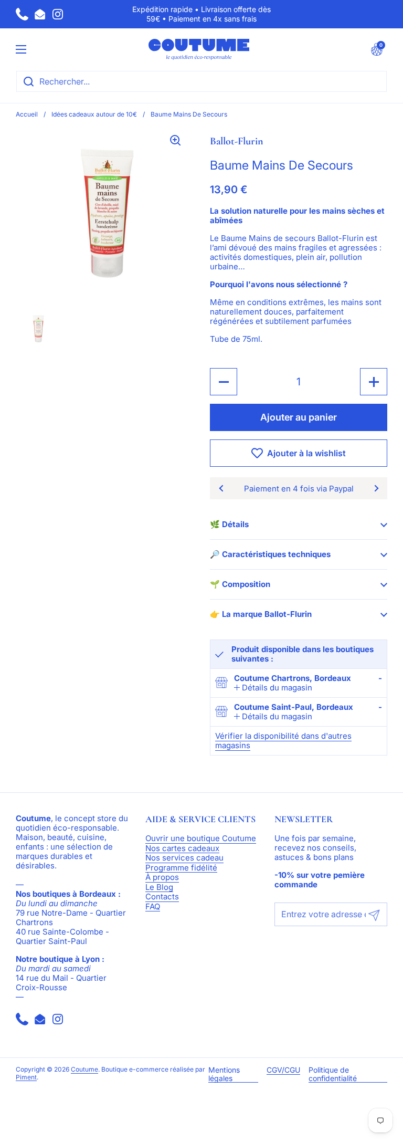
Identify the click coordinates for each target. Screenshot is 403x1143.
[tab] (273, 688)
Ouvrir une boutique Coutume (200, 838)
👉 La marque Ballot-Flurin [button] (261, 614)
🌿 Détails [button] (229, 524)
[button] (376, 49)
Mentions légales (224, 1074)
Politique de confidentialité (333, 1074)
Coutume (84, 1069)
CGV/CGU (283, 1070)
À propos (162, 877)
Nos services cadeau (184, 858)
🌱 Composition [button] (240, 584)
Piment (26, 1077)
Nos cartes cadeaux (182, 848)
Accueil (27, 114)
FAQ (152, 907)
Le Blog (159, 887)
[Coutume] (199, 49)
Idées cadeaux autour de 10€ (94, 114)
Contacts (162, 897)
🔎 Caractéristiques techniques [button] (270, 554)
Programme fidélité (181, 868)
